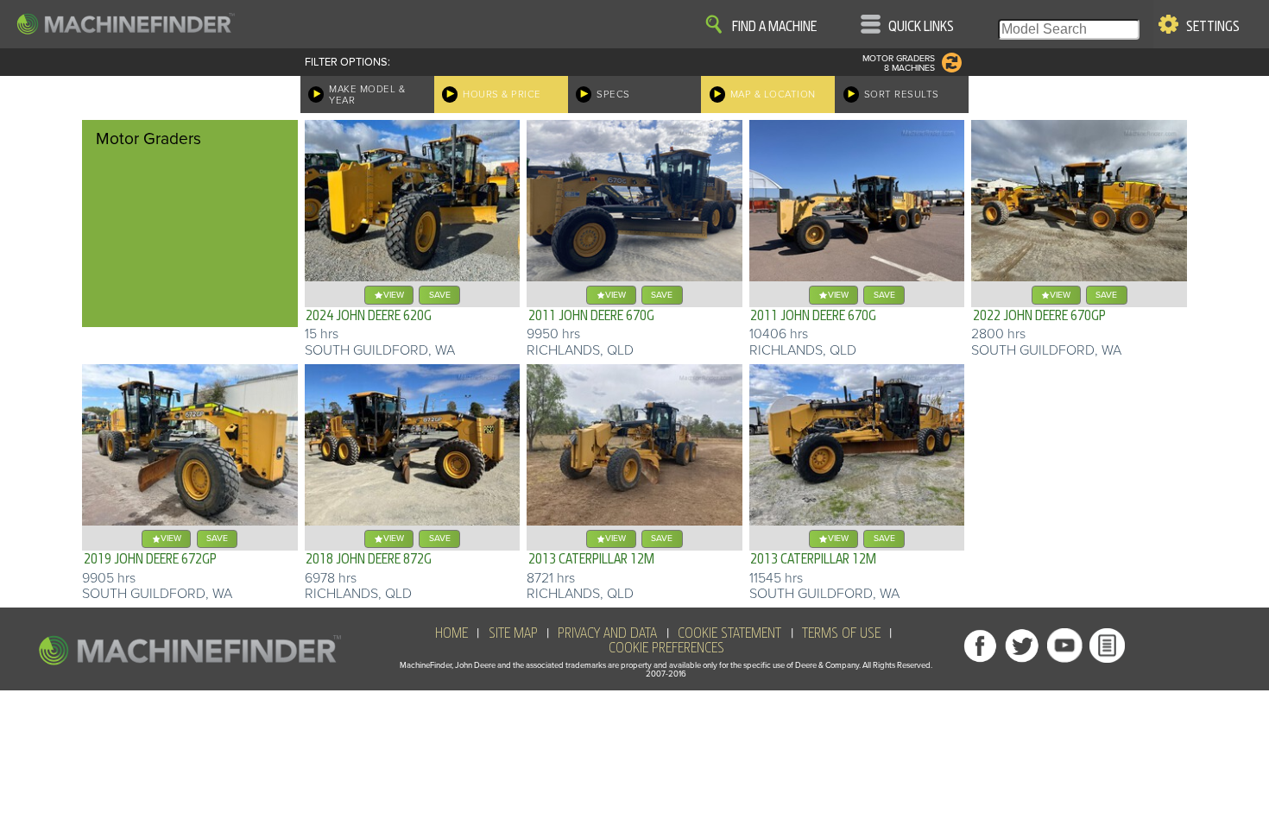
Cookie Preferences (666, 648)
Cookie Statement (729, 633)
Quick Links (921, 27)
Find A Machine (774, 27)
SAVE (440, 294)
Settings (1213, 27)
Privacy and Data (607, 633)
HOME (451, 633)
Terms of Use (841, 633)
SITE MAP (513, 633)
